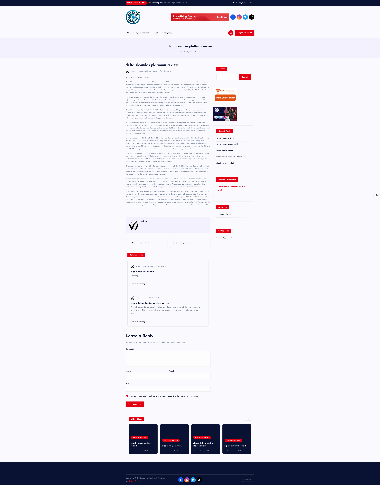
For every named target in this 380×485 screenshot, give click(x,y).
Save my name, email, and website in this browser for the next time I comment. (163, 396)
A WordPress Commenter (227, 187)
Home (178, 52)
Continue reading (138, 284)
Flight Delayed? (245, 33)
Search (221, 69)
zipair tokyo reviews (225, 138)
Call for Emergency (163, 33)
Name (129, 371)
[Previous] (246, 418)
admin (133, 71)
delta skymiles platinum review (193, 52)
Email (172, 371)
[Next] (249, 418)
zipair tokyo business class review (231, 157)
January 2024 (225, 214)
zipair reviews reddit (225, 163)
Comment (130, 349)
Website (129, 384)
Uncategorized (142, 71)
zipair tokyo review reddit (227, 144)
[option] (143, 439)
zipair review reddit (234, 446)
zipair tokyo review (224, 151)
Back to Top (248, 479)
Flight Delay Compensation (139, 33)
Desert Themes (135, 481)
